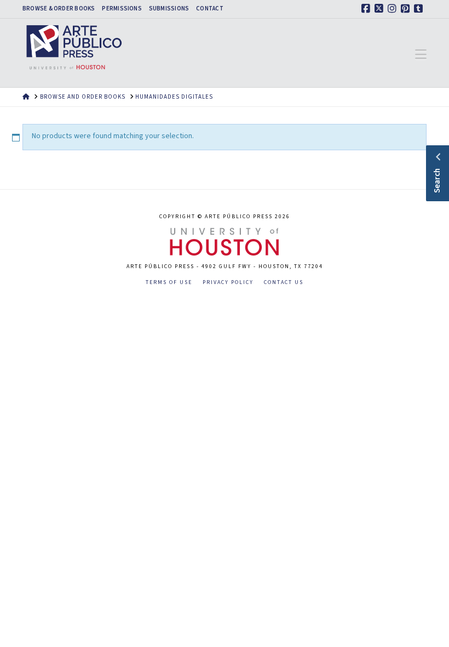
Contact (209, 9)
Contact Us (283, 282)
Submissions (169, 9)
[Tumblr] (420, 9)
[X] (380, 9)
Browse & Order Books (58, 9)
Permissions (121, 9)
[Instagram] (393, 9)
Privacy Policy (228, 282)
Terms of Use (169, 282)
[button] (421, 55)
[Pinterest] (406, 9)
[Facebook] (367, 9)
